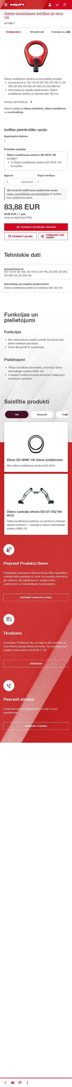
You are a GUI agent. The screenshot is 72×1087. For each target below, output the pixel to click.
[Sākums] (17, 5)
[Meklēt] (64, 4)
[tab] (13, 32)
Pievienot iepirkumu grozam (38, 227)
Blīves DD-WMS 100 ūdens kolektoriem (35, 460)
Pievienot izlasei (22, 236)
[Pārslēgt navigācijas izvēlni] (5, 4)
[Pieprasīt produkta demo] (12, 1082)
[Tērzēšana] (20, 1082)
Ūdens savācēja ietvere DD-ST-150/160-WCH (35, 513)
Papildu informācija (16, 102)
